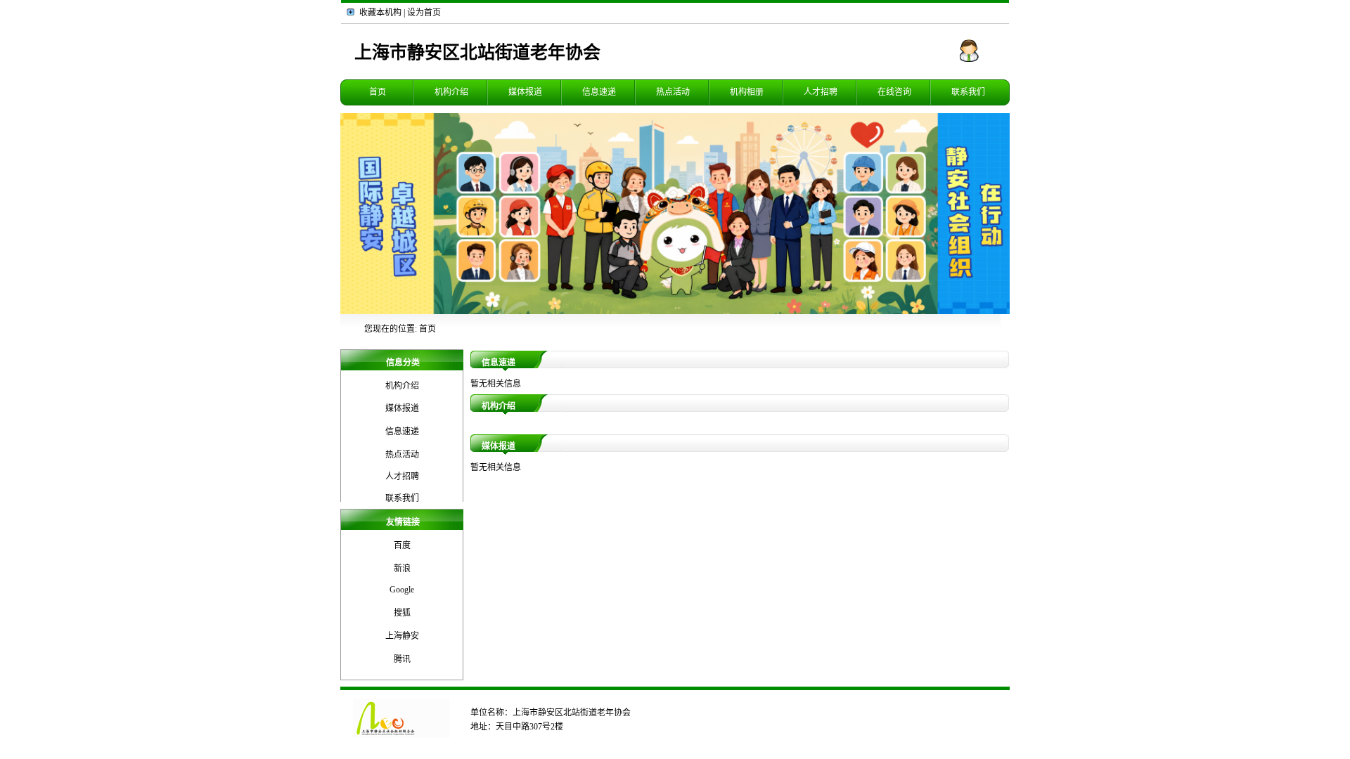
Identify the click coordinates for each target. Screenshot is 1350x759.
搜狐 (402, 613)
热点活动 (673, 92)
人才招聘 (820, 92)
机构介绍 (451, 92)
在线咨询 (894, 92)
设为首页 (424, 13)
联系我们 (968, 92)
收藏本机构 (380, 13)
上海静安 (402, 636)
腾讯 (402, 659)
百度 (402, 545)
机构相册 (747, 92)
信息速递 (599, 92)
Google (402, 590)
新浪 (402, 568)
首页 (377, 92)
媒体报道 (525, 92)
